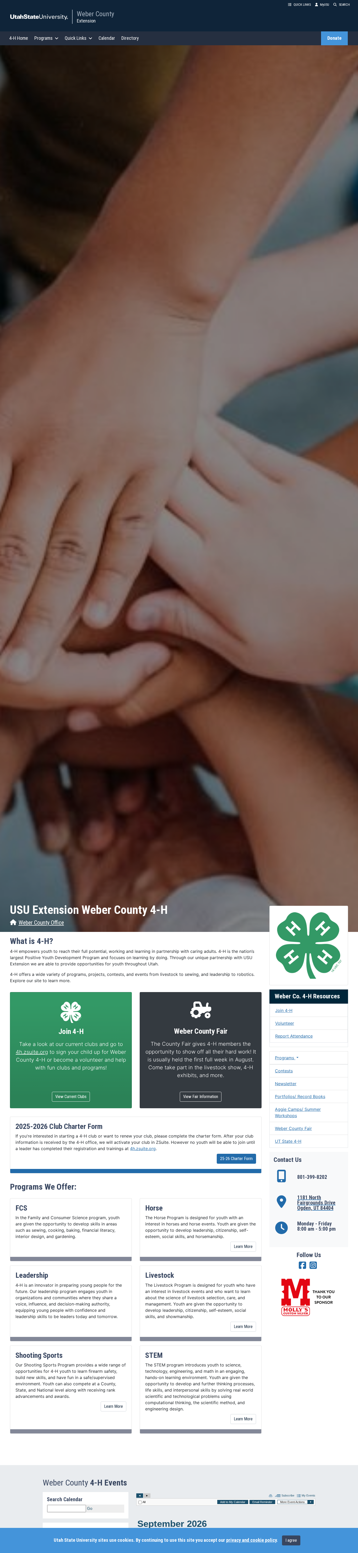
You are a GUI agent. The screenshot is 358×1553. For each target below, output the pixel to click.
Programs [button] (43, 38)
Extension (86, 21)
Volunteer (284, 1023)
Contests (284, 1070)
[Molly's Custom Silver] (308, 1297)
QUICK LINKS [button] (302, 5)
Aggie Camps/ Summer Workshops (298, 1112)
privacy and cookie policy (251, 1540)
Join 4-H (283, 1010)
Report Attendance (294, 1036)
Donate (334, 38)
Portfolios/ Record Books (300, 1096)
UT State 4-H (288, 1141)
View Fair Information (200, 1096)
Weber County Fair (293, 1128)
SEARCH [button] (344, 5)
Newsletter (285, 1083)
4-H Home (18, 38)
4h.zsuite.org (32, 1052)
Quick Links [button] (75, 38)
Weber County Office (41, 922)
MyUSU (324, 5)
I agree (291, 1540)
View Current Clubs (70, 1096)
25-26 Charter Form (236, 1158)
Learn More (243, 1246)
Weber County (95, 14)
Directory (130, 38)
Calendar (107, 38)
